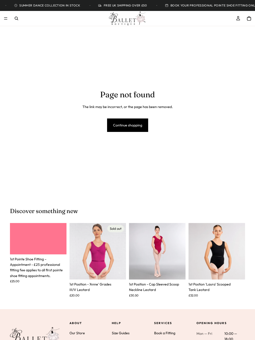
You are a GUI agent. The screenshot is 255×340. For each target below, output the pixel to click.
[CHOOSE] (177, 271)
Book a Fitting (164, 333)
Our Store (77, 333)
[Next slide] (180, 251)
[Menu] (5, 18)
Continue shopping (127, 125)
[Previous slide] (134, 251)
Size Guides (120, 333)
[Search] (16, 18)
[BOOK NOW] (58, 246)
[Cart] (249, 18)
